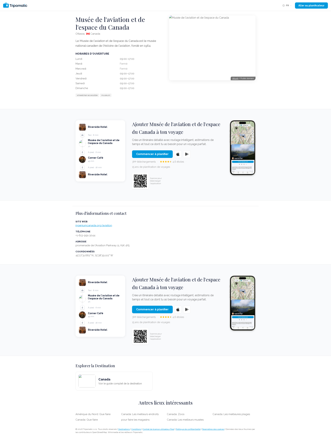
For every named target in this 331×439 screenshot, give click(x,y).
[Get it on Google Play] (187, 154)
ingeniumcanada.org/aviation (94, 225)
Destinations (124, 429)
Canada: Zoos (175, 414)
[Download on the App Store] (178, 154)
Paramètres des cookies (213, 429)
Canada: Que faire (87, 419)
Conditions (136, 429)
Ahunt (235, 78)
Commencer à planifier (152, 154)
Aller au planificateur (311, 5)
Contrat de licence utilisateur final (158, 429)
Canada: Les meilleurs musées (185, 419)
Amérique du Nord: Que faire (93, 414)
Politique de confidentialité (188, 429)
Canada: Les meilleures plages (231, 414)
